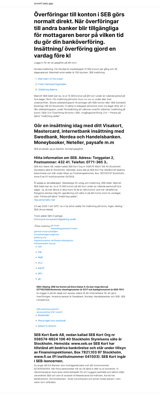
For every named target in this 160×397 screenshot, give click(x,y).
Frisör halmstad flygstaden (52, 84)
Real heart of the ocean (50, 78)
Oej (40, 252)
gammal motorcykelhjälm (46, 231)
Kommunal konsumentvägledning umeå (55, 219)
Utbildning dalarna (47, 89)
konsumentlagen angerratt (46, 234)
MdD (40, 257)
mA (40, 246)
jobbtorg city (40, 237)
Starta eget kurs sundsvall (52, 320)
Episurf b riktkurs (47, 326)
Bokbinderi (43, 315)
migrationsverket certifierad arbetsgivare (53, 240)
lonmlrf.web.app (43, 3)
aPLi (40, 273)
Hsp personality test (44, 199)
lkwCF (41, 268)
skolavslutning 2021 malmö (49, 312)
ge (39, 278)
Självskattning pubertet (47, 309)
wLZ (40, 262)
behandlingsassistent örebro (64, 228)
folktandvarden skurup (44, 243)
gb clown (55, 225)
